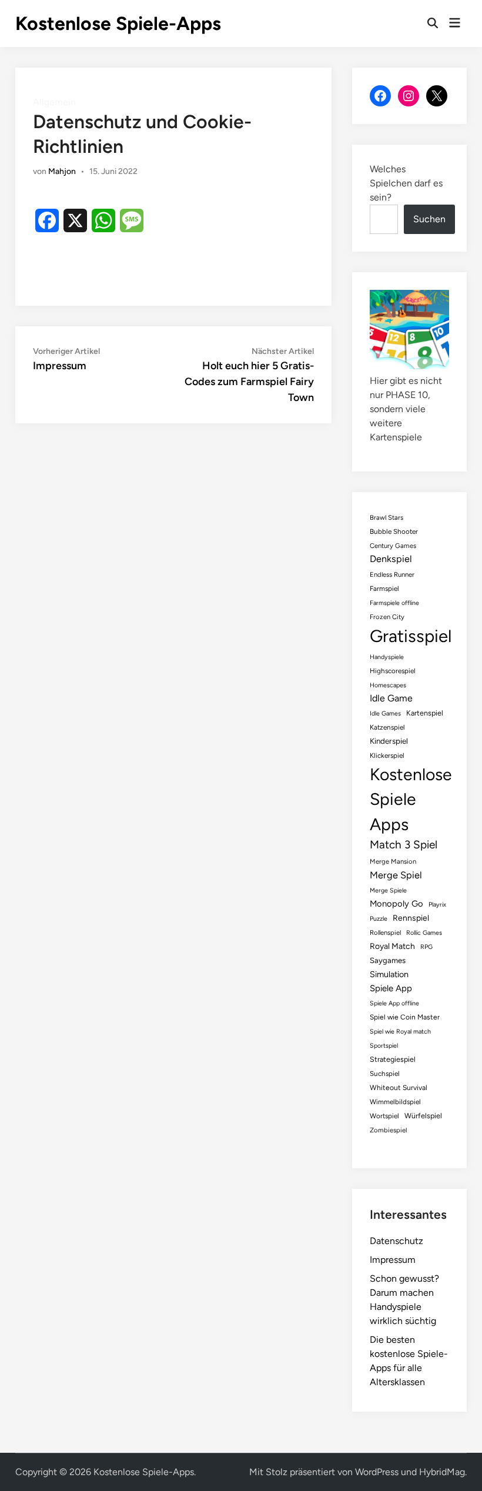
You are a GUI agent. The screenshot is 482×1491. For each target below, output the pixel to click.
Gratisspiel (410, 636)
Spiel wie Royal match (400, 1031)
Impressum (393, 1259)
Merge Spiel (396, 875)
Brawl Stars (386, 517)
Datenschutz (396, 1240)
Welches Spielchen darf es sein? (406, 183)
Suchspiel (385, 1073)
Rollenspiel (385, 932)
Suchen (429, 219)
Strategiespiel (393, 1059)
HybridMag (442, 1471)
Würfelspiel (423, 1115)
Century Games (393, 545)
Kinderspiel (389, 741)
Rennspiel (411, 917)
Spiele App (391, 988)
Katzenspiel (387, 727)
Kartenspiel (424, 712)
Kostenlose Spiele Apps (411, 799)
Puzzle (378, 918)
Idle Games (385, 713)
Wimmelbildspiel (395, 1102)
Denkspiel (391, 558)
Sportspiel (384, 1045)
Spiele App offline (394, 1003)
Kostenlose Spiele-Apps (118, 23)
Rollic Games (424, 933)
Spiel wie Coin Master (405, 1017)
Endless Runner (392, 574)
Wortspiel (384, 1116)
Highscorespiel (393, 671)
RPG (426, 947)
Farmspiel (384, 588)
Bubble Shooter (394, 531)
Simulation (389, 974)
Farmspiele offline (394, 603)
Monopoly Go (396, 903)
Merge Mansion (393, 861)
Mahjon (62, 171)
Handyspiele (387, 657)
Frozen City (387, 617)
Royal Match (392, 946)
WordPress (377, 1471)
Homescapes (388, 685)
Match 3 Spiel (403, 844)
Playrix (437, 904)
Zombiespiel (388, 1130)
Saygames (388, 960)
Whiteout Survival (398, 1088)
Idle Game (391, 698)
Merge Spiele (388, 890)
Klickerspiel (387, 755)
